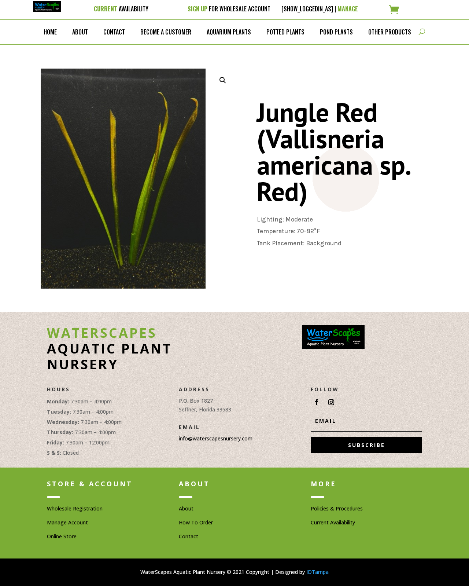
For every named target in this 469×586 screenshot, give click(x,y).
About (80, 32)
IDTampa (317, 571)
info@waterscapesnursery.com (215, 438)
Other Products (389, 32)
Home (50, 32)
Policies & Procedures (337, 508)
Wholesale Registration (75, 508)
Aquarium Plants (229, 32)
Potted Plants (285, 32)
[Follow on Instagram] (331, 402)
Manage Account (67, 522)
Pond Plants (336, 32)
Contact (114, 32)
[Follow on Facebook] (316, 402)
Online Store (62, 536)
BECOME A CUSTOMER (165, 32)
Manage (347, 8)
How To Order (196, 522)
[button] (222, 80)
